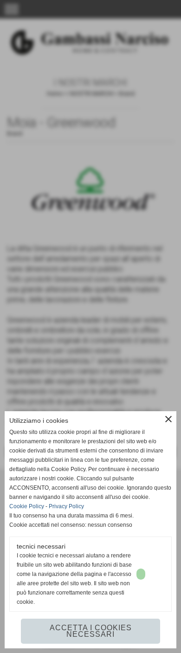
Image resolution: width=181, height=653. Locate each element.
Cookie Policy (26, 506)
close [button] (168, 419)
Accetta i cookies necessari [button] (91, 631)
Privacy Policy (66, 506)
